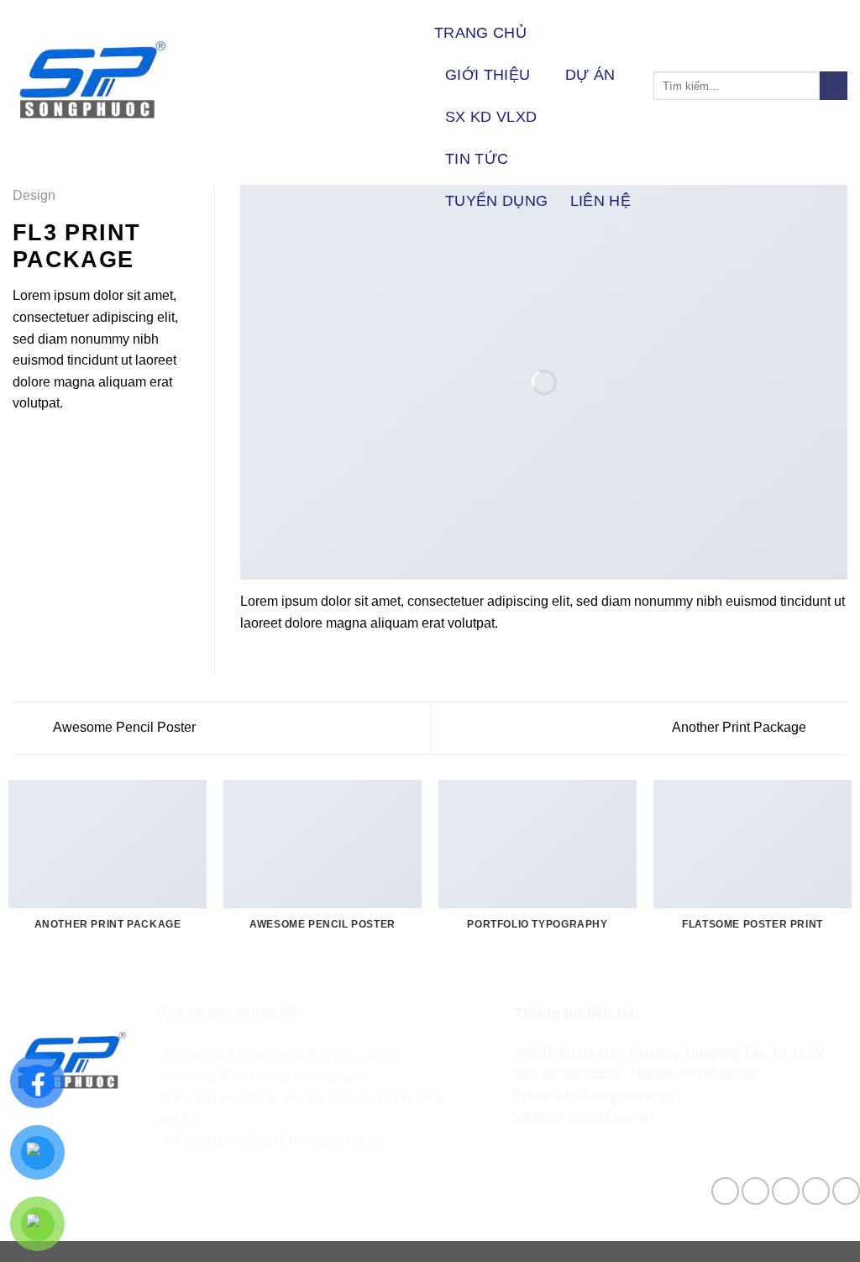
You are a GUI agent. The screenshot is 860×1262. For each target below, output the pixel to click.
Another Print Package (741, 727)
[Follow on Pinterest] (846, 1191)
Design (34, 195)
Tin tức (476, 158)
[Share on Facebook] (22, 443)
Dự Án (590, 74)
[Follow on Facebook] (725, 1191)
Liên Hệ (600, 200)
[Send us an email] (816, 1191)
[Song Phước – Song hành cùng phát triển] (211, 80)
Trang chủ (480, 32)
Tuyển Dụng (496, 200)
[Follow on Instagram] (755, 1191)
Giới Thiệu (488, 74)
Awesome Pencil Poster (123, 727)
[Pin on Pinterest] (84, 443)
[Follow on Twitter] (786, 1191)
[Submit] (833, 85)
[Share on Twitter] (43, 443)
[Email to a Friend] (64, 443)
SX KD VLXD (491, 116)
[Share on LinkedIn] (105, 443)
